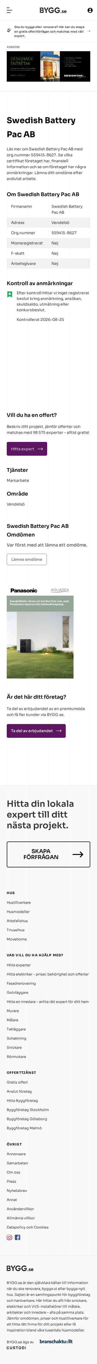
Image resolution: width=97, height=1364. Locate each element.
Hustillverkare (19, 902)
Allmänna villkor (21, 1218)
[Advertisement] (40, 365)
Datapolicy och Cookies (27, 1227)
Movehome (17, 939)
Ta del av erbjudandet (32, 730)
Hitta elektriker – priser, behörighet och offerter (48, 974)
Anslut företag (19, 1091)
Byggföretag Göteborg (27, 1119)
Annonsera (16, 1154)
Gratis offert (17, 1082)
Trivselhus (16, 930)
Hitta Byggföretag (22, 1100)
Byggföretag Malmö (24, 1128)
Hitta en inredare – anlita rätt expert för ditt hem (48, 1001)
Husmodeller (18, 911)
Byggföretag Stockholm (28, 1109)
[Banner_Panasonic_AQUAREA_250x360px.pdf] (40, 677)
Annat (12, 1199)
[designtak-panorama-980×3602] (48, 80)
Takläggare (16, 1029)
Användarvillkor (20, 1209)
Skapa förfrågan (40, 854)
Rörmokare (16, 1056)
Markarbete (18, 480)
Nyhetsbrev (17, 1190)
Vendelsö (16, 504)
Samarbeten (17, 1163)
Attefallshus (17, 921)
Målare (12, 1020)
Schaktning (16, 1038)
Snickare (14, 1047)
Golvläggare (17, 992)
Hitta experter (19, 965)
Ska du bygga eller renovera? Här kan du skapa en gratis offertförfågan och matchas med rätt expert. (49, 31)
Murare (13, 1011)
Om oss (13, 1172)
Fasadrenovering (21, 983)
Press (11, 1181)
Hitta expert (22, 448)
